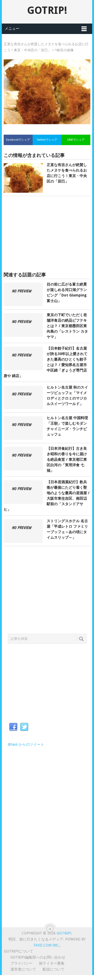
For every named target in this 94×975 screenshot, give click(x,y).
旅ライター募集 (51, 963)
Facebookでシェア (18, 139)
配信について (53, 969)
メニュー (12, 28)
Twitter (24, 727)
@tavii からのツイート (26, 744)
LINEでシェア (76, 139)
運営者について (23, 969)
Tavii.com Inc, (46, 945)
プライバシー (21, 963)
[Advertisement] (47, 234)
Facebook (13, 727)
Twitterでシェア (47, 139)
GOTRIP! (47, 10)
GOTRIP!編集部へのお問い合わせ (37, 957)
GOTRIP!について (18, 951)
